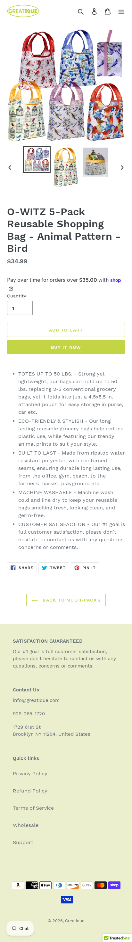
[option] (37, 159)
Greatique (75, 920)
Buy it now (66, 347)
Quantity (16, 295)
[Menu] (121, 11)
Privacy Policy (30, 773)
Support (23, 842)
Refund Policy (30, 791)
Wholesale (25, 825)
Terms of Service (33, 808)
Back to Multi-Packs (70, 599)
